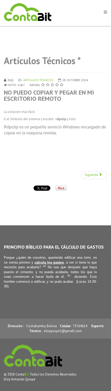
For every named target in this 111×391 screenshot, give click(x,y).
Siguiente (92, 175)
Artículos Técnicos (38, 80)
